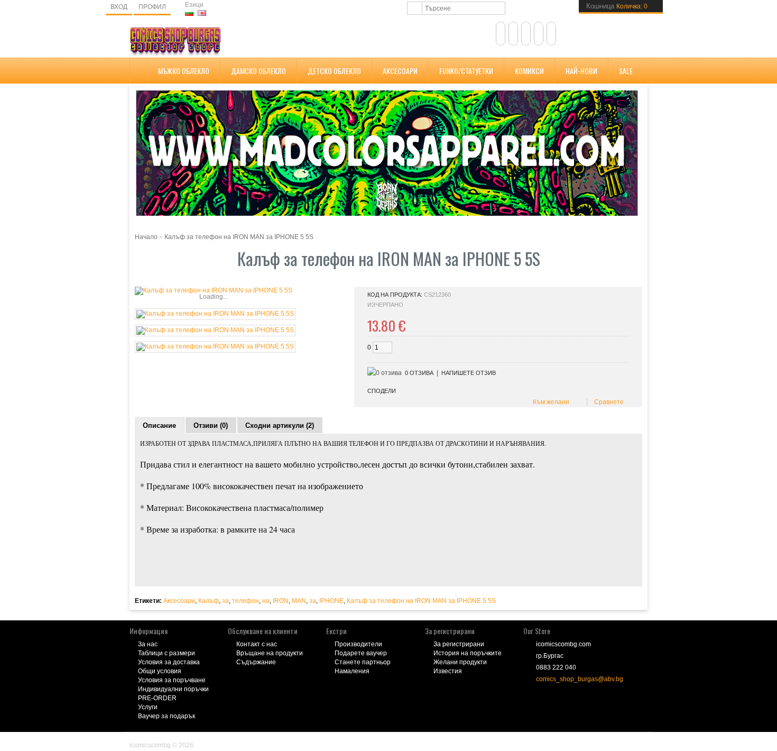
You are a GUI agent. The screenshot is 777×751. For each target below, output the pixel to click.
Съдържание (256, 662)
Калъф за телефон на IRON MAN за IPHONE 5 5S (238, 237)
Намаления (352, 671)
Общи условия (159, 671)
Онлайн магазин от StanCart (172, 737)
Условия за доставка (169, 662)
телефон (245, 601)
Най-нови (581, 70)
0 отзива (419, 373)
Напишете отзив (468, 373)
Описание (159, 425)
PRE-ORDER (157, 698)
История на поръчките (467, 653)
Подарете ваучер (361, 653)
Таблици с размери (166, 653)
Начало (146, 237)
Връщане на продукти (269, 653)
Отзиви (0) (210, 425)
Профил (152, 7)
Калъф (208, 601)
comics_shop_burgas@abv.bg (579, 679)
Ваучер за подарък (166, 716)
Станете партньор (363, 662)
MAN (299, 601)
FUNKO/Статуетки (466, 70)
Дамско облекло (258, 70)
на (266, 601)
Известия (447, 671)
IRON (281, 601)
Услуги (148, 707)
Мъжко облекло (183, 70)
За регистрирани (458, 644)
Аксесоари (400, 70)
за (225, 601)
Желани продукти (460, 662)
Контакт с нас (256, 644)
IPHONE (331, 601)
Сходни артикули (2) (279, 425)
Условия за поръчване (172, 680)
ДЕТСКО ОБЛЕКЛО (334, 70)
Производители (358, 644)
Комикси (529, 70)
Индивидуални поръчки (173, 689)
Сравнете (607, 402)
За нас (148, 644)
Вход (118, 7)
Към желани (549, 402)
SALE (626, 70)
